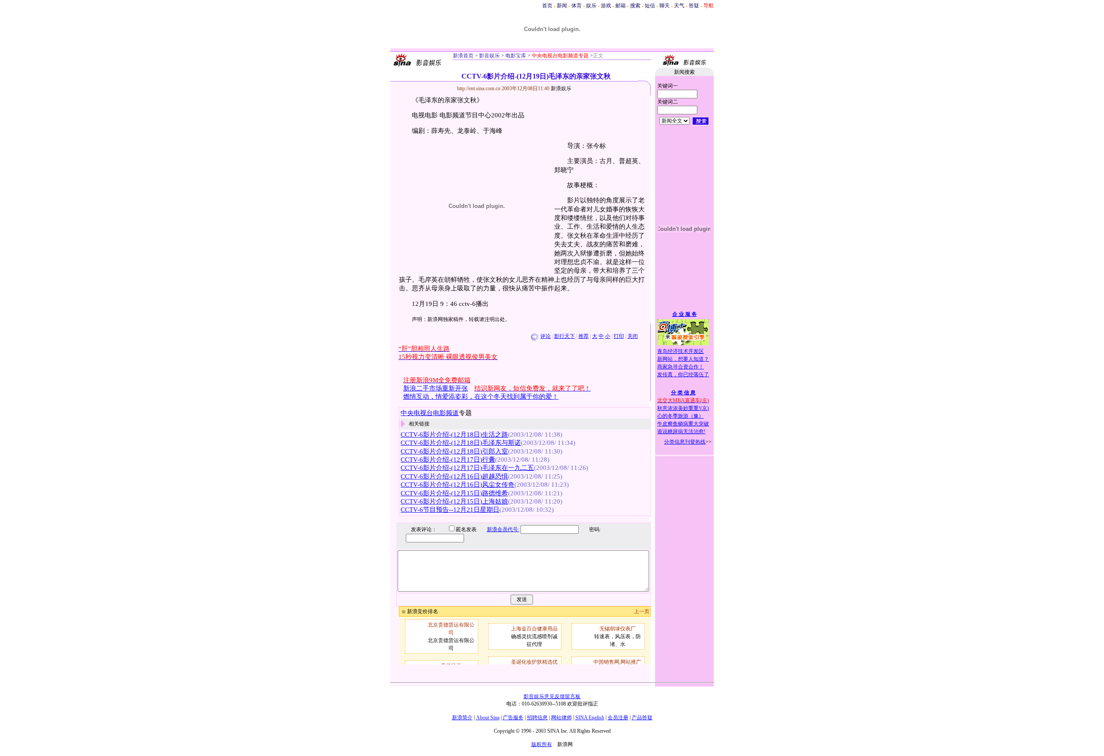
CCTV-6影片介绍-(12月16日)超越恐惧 (454, 476)
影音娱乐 (489, 56)
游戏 (606, 6)
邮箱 (620, 6)
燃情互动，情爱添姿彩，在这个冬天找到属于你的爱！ (480, 396)
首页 (547, 6)
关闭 (632, 336)
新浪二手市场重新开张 (435, 388)
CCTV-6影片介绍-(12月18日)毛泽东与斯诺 (461, 442)
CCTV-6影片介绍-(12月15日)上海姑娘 (454, 501)
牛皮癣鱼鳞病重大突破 (683, 424)
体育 (576, 6)
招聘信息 (537, 718)
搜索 (635, 6)
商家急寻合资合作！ (680, 367)
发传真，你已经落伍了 (683, 375)
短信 (650, 6)
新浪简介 (462, 718)
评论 (545, 336)
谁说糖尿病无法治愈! (681, 431)
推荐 (583, 336)
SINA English (589, 718)
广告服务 (513, 718)
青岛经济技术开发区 (680, 351)
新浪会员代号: (503, 529)
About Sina (487, 718)
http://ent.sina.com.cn (479, 88)
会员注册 (618, 718)
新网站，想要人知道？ (683, 359)
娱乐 (591, 6)
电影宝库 (515, 56)
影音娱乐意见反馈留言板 (552, 696)
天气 (679, 6)
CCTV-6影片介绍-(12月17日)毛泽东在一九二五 (467, 467)
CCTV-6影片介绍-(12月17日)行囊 (448, 459)
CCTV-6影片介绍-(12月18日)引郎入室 (454, 451)
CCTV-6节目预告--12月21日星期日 (450, 509)
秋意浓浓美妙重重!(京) (683, 408)
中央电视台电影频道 (430, 413)
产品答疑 (642, 718)
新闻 (562, 6)
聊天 (664, 6)
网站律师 (561, 718)
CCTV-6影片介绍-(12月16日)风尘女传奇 (457, 484)
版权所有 (541, 744)
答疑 (694, 6)
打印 (619, 336)
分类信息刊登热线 (685, 442)
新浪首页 (463, 56)
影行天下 (564, 336)
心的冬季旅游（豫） (680, 416)
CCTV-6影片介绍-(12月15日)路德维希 (454, 493)
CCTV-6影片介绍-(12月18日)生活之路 (454, 434)
